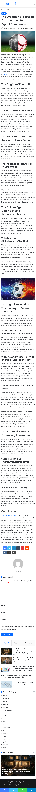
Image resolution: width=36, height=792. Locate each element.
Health (4, 724)
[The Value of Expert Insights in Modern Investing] (6, 684)
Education (5, 713)
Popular (16, 643)
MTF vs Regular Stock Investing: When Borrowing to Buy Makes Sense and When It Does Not (23, 668)
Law (3, 730)
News (4, 736)
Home (4, 9)
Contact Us (21, 785)
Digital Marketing (7, 710)
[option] (18, 765)
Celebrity (5, 707)
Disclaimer (29, 785)
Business (5, 704)
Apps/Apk (5, 695)
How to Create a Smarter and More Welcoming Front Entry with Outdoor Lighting (23, 651)
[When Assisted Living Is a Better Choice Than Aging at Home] (6, 660)
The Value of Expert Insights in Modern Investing (23, 683)
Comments (28, 643)
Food (3, 721)
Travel (4, 747)
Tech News (5, 745)
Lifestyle (5, 733)
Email (3, 612)
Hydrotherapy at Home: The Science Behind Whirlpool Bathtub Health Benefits (16, 676)
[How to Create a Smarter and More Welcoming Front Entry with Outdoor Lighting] (6, 651)
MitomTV (6, 74)
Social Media (6, 739)
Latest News (6, 727)
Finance (4, 719)
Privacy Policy (13, 785)
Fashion (4, 716)
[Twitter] (9, 548)
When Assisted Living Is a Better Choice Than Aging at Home (23, 659)
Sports (9, 9)
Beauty (4, 701)
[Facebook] (5, 548)
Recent (6, 643)
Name (3, 605)
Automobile (5, 698)
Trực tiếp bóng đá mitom (9, 515)
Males (5, 28)
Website (3, 619)
